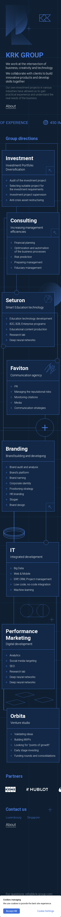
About (11, 106)
